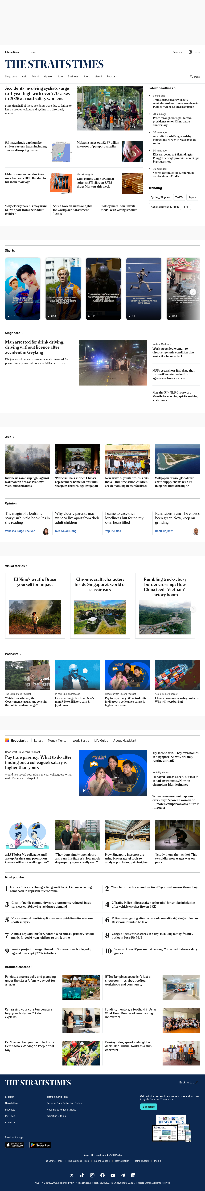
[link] (54, 64)
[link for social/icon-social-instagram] (92, 1175)
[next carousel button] (193, 292)
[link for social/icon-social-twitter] (71, 1175)
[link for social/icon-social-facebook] (102, 1175)
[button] (14, 52)
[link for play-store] (40, 1145)
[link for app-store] (15, 1145)
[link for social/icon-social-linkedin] (133, 1175)
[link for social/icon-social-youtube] (112, 1175)
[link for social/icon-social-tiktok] (82, 1175)
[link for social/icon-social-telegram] (123, 1175)
